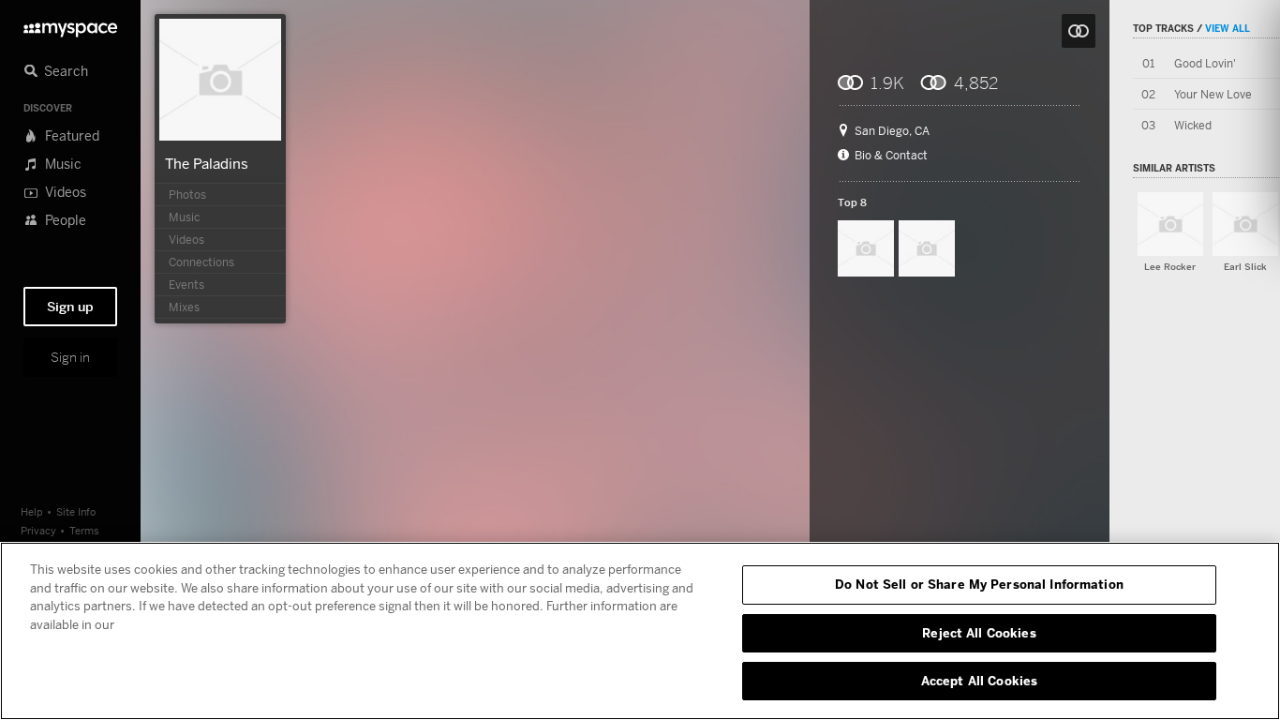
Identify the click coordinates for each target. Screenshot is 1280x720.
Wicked (1193, 125)
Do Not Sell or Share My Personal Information (979, 584)
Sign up (70, 306)
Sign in (70, 357)
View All (1227, 28)
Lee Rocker (1170, 267)
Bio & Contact (891, 155)
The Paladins (206, 163)
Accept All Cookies (979, 680)
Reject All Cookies (978, 632)
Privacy (38, 530)
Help (32, 511)
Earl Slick (1245, 267)
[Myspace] (70, 25)
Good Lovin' (1205, 63)
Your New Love (1213, 94)
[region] (640, 631)
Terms (84, 530)
